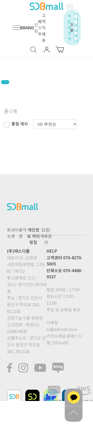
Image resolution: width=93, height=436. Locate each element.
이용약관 (21, 233)
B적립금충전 (75, 27)
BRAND (27, 27)
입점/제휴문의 (46, 236)
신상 (36, 27)
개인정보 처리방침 (33, 236)
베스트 (40, 27)
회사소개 (11, 233)
